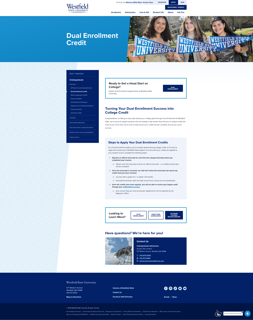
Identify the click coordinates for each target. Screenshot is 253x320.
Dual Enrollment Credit (79, 91)
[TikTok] (175, 288)
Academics (116, 12)
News (174, 297)
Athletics (162, 2)
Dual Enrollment (173, 88)
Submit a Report (116, 314)
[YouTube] (185, 288)
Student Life (158, 12)
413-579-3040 (145, 255)
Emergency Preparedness (114, 311)
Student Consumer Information (99, 314)
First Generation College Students (81, 127)
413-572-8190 (144, 258)
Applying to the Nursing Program (82, 106)
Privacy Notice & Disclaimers (132, 311)
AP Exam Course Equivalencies (174, 215)
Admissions (130, 12)
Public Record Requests (150, 311)
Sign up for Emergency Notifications (77, 314)
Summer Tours (148, 2)
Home (72, 73)
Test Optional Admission (79, 102)
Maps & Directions (73, 297)
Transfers (73, 118)
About (170, 12)
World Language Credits (79, 95)
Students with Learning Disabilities (81, 132)
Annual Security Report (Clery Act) (93, 311)
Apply (173, 2)
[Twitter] (180, 288)
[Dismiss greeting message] (242, 312)
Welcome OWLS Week (134, 2)
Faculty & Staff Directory (122, 296)
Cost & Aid (144, 12)
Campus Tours (74, 137)
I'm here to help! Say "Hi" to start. (233, 313)
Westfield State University (81, 282)
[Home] (77, 8)
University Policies (150, 314)
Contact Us (117, 292)
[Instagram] (170, 288)
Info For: (181, 12)
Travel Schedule (76, 109)
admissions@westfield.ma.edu (151, 261)
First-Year (73, 84)
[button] (248, 314)
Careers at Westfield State (123, 288)
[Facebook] (166, 288)
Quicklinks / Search (176, 7)
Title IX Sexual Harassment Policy (133, 314)
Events (166, 297)
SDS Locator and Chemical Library (170, 311)
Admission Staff (76, 113)
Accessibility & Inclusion (73, 311)
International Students (77, 122)
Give (182, 2)
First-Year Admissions (156, 215)
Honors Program (76, 98)
